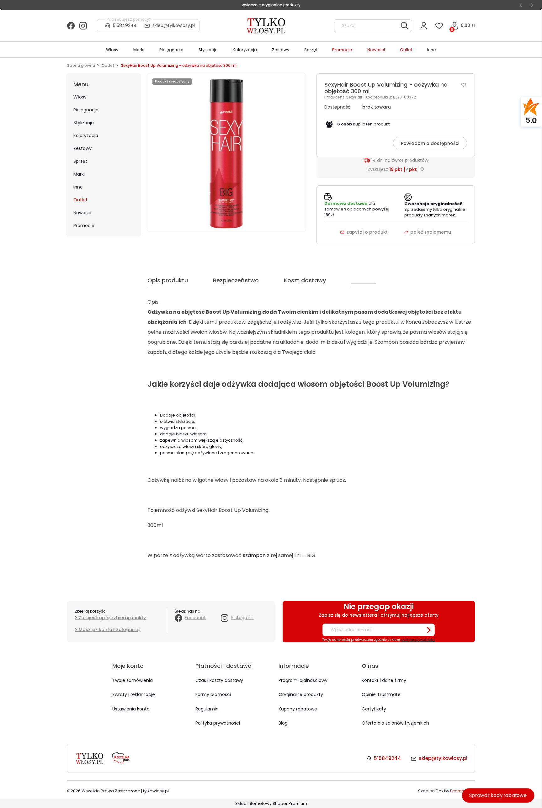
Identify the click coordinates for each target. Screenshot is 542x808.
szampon (254, 555)
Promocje (83, 225)
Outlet (80, 200)
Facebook (195, 617)
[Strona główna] (266, 26)
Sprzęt (80, 161)
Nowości (82, 213)
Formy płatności (213, 694)
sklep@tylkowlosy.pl (173, 25)
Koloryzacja (85, 135)
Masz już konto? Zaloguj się (110, 629)
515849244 (125, 25)
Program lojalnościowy (303, 680)
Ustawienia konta (131, 709)
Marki (79, 174)
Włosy (80, 97)
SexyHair (354, 97)
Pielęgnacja (85, 110)
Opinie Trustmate (381, 694)
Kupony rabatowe (298, 709)
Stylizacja (83, 123)
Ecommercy (462, 791)
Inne (78, 187)
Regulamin (207, 709)
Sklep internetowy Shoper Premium (271, 803)
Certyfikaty (374, 709)
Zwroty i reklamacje (133, 694)
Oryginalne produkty (301, 694)
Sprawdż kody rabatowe (498, 795)
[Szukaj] (404, 26)
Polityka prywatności (217, 723)
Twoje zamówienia (132, 680)
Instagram (242, 617)
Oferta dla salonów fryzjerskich (395, 723)
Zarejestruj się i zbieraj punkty (112, 617)
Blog (283, 723)
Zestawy (82, 148)
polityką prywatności (418, 639)
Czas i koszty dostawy (219, 680)
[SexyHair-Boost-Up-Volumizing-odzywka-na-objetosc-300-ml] (226, 152)
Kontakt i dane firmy (384, 680)
